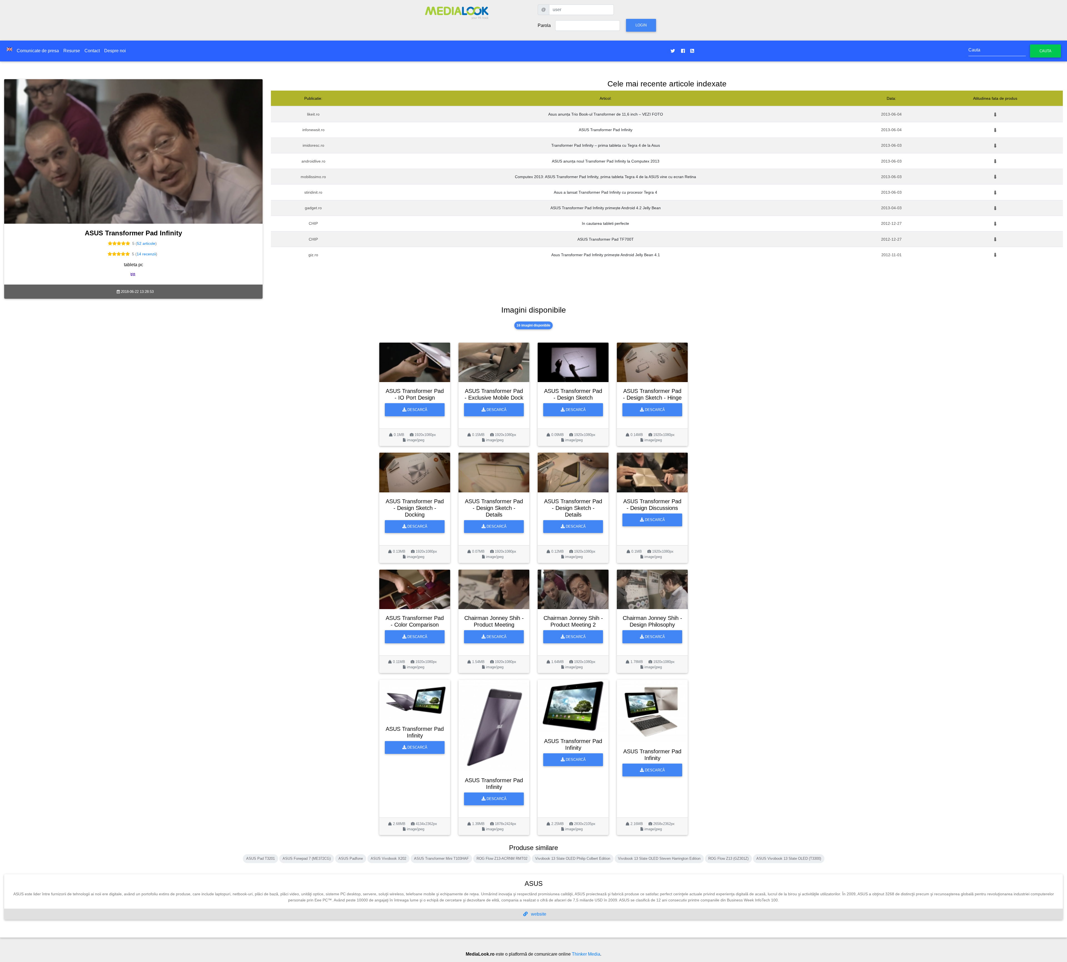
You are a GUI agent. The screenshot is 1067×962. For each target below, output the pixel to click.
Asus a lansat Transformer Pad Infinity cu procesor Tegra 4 (605, 192)
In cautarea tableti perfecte (605, 223)
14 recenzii (146, 254)
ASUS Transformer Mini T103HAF (441, 858)
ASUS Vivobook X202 (388, 858)
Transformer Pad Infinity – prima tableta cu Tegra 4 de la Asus (605, 145)
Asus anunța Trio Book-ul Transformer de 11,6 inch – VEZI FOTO (605, 114)
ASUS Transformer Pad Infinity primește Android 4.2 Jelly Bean (605, 208)
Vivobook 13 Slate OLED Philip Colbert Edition (572, 858)
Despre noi (115, 50)
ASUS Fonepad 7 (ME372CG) (307, 858)
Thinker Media (586, 954)
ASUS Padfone (350, 858)
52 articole (146, 243)
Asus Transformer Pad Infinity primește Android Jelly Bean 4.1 (605, 255)
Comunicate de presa (38, 50)
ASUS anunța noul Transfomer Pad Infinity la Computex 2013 (605, 161)
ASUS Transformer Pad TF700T (605, 239)
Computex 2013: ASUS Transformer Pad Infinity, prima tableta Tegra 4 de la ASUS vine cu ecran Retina (605, 177)
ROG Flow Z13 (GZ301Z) (728, 858)
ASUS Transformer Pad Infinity (605, 130)
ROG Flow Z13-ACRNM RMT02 (502, 858)
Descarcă (416, 410)
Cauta (1045, 51)
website (538, 914)
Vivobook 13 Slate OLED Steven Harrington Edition (659, 858)
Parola (544, 25)
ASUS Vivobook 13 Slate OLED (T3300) (788, 858)
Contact (92, 50)
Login (641, 25)
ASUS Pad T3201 (260, 858)
